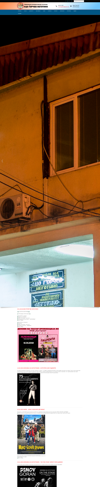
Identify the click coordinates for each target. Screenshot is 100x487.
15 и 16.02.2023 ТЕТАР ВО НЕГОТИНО (27, 309)
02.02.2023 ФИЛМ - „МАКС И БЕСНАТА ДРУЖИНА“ (31, 409)
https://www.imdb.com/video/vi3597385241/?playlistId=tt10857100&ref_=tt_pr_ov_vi (31, 455)
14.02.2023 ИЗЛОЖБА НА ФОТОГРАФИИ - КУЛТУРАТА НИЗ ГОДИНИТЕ (36, 368)
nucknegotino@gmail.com (63, 6)
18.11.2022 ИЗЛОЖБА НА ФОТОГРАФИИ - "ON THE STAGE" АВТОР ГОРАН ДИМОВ (39, 462)
